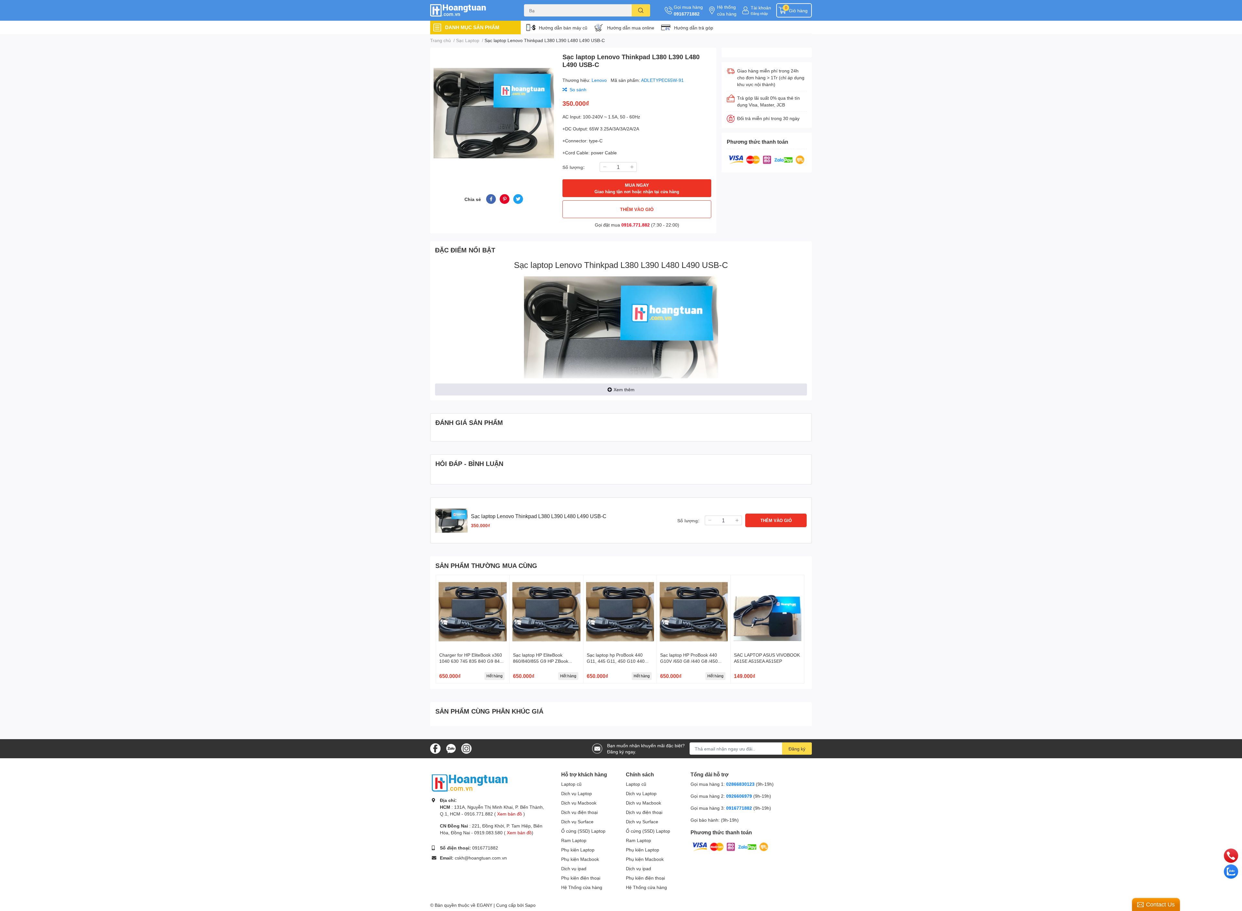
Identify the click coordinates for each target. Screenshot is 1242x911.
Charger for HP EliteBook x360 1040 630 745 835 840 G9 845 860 (470, 661)
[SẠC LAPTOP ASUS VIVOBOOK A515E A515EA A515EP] (767, 612)
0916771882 (687, 14)
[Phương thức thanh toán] (766, 159)
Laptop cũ (571, 784)
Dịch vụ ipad (573, 868)
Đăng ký (797, 748)
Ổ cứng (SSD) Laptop (583, 831)
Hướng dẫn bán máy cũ (563, 27)
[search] (641, 10)
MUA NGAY (636, 188)
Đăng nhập (759, 13)
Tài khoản (761, 7)
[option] (493, 113)
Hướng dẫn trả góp (693, 27)
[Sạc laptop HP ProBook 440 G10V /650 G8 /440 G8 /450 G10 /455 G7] (693, 612)
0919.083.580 (488, 832)
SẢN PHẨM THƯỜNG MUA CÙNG (486, 565)
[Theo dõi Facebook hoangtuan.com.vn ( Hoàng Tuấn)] (435, 748)
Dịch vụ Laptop (576, 793)
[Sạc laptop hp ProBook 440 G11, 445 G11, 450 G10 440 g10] (620, 612)
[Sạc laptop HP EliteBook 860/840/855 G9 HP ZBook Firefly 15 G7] (546, 612)
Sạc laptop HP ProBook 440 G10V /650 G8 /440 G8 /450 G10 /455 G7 (689, 661)
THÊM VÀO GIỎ (637, 209)
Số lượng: (573, 167)
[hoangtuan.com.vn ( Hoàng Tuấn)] (470, 10)
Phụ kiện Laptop (577, 849)
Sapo (530, 905)
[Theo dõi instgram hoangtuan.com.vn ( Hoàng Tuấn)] (466, 748)
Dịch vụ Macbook (578, 802)
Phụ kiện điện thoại (580, 878)
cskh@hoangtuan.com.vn (481, 858)
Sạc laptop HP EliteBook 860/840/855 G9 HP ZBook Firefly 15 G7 (540, 661)
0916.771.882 (635, 225)
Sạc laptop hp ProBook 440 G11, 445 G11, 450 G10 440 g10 (616, 661)
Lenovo (600, 80)
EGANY (484, 905)
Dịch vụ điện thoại (579, 812)
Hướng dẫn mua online (630, 27)
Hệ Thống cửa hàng (581, 887)
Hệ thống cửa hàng (726, 10)
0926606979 (739, 796)
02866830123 (740, 784)
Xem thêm (624, 389)
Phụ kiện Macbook (580, 859)
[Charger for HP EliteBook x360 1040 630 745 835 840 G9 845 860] (473, 612)
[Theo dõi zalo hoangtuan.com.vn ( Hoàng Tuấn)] (451, 748)
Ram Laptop (573, 840)
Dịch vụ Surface (577, 821)
